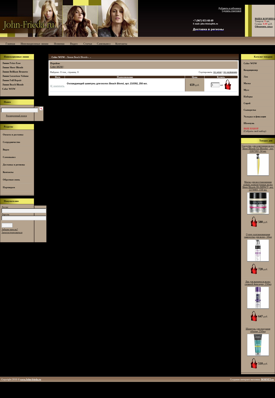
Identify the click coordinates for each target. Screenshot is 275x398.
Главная (10, 43)
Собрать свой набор (254, 131)
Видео (74, 43)
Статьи (87, 43)
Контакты (121, 43)
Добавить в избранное (229, 8)
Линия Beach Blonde (77, 57)
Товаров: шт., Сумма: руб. (263, 21)
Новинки (59, 43)
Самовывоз (103, 43)
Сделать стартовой (231, 10)
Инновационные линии (34, 43)
